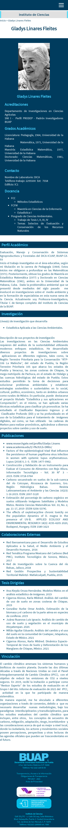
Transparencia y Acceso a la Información (34, 773)
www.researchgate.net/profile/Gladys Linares (33, 443)
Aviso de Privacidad (34, 781)
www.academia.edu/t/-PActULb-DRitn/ (29, 447)
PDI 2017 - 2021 (34, 779)
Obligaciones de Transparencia (34, 776)
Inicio (3, 20)
